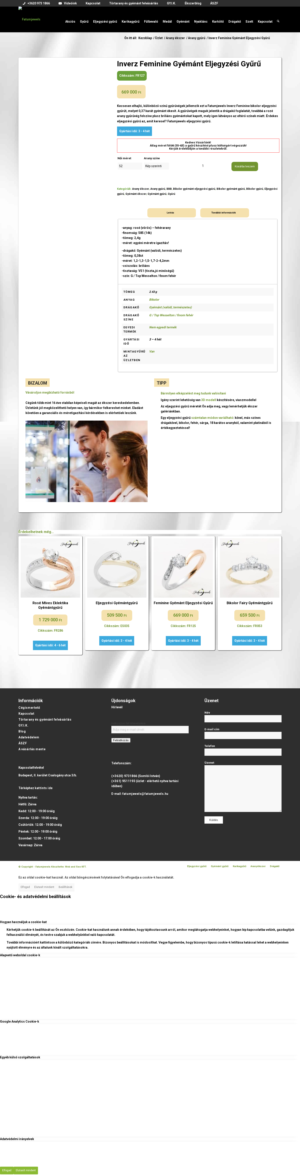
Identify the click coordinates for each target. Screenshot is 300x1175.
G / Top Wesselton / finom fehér (171, 315)
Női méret (124, 158)
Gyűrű (171, 193)
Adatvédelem (28, 737)
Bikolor (154, 299)
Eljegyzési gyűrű (196, 866)
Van (151, 351)
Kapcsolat (26, 713)
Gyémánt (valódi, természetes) (170, 307)
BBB (169, 188)
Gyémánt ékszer (135, 193)
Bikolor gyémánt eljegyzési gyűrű (194, 188)
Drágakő (274, 866)
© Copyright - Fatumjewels (34, 866)
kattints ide (44, 788)
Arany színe (152, 158)
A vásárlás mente (31, 749)
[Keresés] (278, 19)
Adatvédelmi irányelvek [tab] (17, 1139)
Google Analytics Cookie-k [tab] (19, 1021)
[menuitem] (36, 3)
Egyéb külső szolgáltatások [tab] (20, 1057)
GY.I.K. (23, 725)
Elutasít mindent (44, 887)
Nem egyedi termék (162, 327)
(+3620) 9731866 (124, 776)
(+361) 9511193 (123, 781)
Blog (22, 731)
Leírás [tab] (170, 212)
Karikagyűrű (239, 866)
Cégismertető (29, 707)
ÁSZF (22, 743)
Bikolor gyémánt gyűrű (231, 188)
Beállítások (65, 887)
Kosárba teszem (245, 166)
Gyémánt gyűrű (157, 193)
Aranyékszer (258, 866)
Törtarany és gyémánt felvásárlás (44, 719)
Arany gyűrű (157, 188)
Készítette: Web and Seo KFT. (68, 866)
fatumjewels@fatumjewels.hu (145, 793)
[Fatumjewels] (29, 19)
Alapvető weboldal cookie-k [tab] (20, 955)
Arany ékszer (140, 188)
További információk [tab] (223, 212)
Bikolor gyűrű (254, 188)
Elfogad (25, 887)
